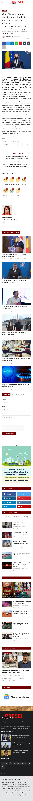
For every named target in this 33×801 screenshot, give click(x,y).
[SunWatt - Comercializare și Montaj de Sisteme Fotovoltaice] (16, 464)
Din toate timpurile (26, 517)
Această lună (16, 516)
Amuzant (24, 184)
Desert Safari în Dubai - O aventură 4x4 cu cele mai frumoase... (20, 613)
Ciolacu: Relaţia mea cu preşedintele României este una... (14, 281)
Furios (5, 195)
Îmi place (5, 184)
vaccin (19, 141)
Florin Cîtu (5, 141)
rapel (14, 145)
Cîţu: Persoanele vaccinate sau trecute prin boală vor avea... (16, 359)
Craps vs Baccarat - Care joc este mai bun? (21, 624)
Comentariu (6, 414)
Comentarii (6, 394)
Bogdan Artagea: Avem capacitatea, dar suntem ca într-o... (20, 543)
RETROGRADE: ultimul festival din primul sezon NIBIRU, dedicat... (21, 564)
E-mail (4, 406)
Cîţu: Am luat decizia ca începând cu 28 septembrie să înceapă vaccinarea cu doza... (16, 157)
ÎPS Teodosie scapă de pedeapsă (19, 523)
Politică (4, 10)
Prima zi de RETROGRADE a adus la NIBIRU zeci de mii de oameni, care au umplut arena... (16, 165)
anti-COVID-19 (6, 145)
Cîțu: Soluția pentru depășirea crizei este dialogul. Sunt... (15, 307)
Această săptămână (7, 517)
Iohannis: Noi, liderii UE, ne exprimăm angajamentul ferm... (14, 255)
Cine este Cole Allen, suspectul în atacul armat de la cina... (15, 671)
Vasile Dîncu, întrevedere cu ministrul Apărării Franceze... (14, 333)
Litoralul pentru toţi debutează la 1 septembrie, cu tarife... (21, 554)
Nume (4, 399)
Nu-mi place (11, 184)
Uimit (17, 195)
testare (20, 145)
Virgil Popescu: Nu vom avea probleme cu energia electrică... (15, 385)
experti (26, 145)
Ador (17, 184)
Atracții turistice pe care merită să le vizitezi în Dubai (22, 602)
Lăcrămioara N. (9, 36)
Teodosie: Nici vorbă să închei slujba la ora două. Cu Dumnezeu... (21, 743)
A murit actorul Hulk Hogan (20, 532)
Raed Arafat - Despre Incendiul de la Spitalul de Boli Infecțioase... (21, 634)
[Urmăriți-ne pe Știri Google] (16, 697)
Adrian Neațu (6, 596)
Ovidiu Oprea (16, 547)
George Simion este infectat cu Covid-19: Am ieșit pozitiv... (20, 751)
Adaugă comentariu (9, 433)
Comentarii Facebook (18, 394)
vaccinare (13, 141)
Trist (11, 195)
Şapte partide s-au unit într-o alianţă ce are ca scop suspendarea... (21, 736)
